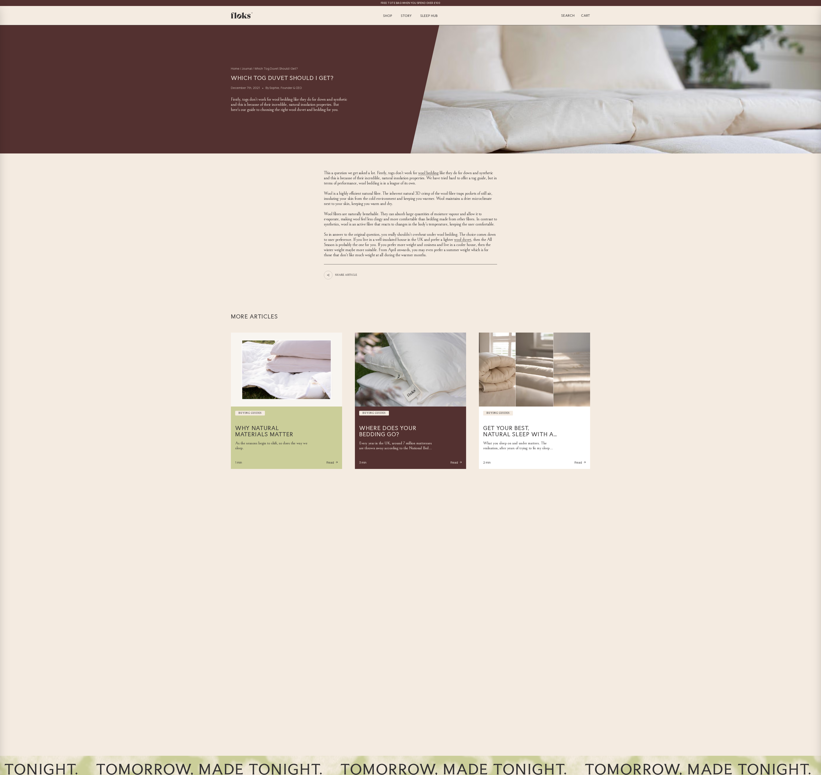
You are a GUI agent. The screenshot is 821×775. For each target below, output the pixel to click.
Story (406, 15)
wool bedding (428, 173)
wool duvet (462, 239)
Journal (247, 68)
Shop (387, 15)
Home (235, 68)
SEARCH (568, 15)
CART (585, 15)
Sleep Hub (429, 15)
